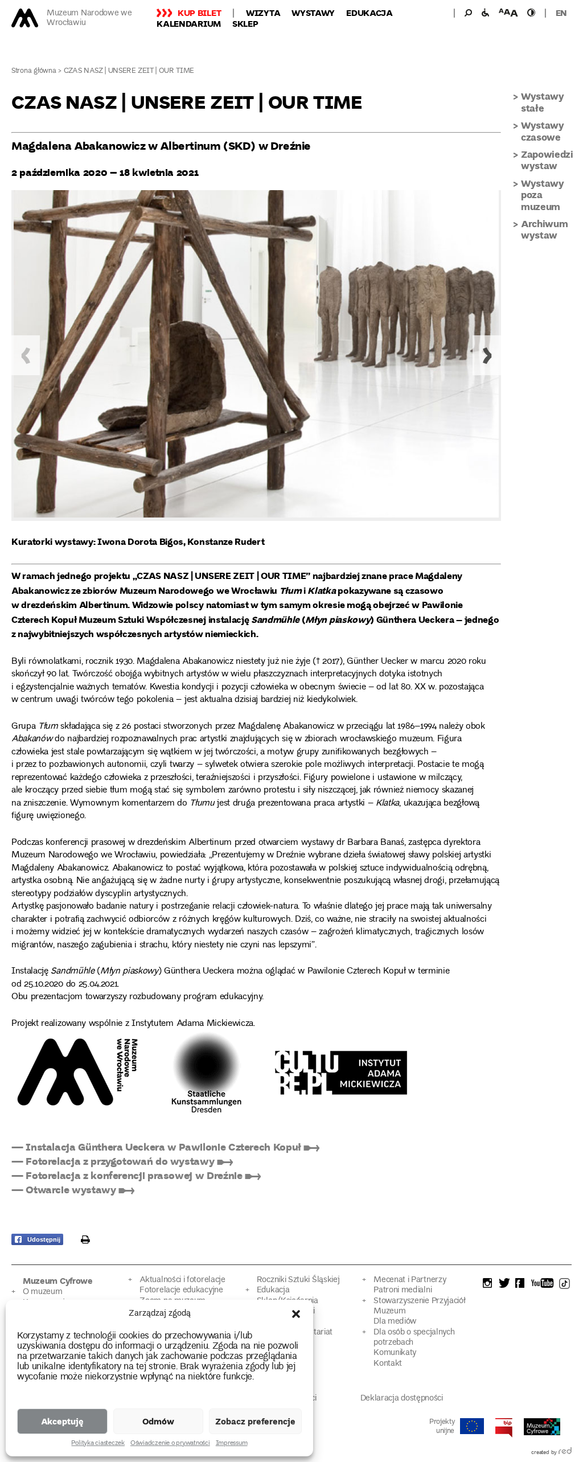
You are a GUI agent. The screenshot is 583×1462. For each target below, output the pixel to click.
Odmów (158, 1421)
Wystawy (313, 12)
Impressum (232, 1444)
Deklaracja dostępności (401, 1398)
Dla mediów (395, 1322)
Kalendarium (189, 23)
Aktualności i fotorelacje (182, 1280)
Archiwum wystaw (544, 229)
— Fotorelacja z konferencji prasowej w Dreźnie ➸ (136, 1175)
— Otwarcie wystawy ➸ (72, 1189)
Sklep (245, 23)
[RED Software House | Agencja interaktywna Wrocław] (565, 1452)
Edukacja (369, 12)
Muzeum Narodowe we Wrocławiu (89, 18)
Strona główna (33, 71)
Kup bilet (199, 12)
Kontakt (387, 1364)
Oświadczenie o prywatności (170, 1444)
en (561, 12)
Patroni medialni (402, 1290)
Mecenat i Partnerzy (409, 1280)
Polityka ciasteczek (97, 1444)
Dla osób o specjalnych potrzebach (413, 1337)
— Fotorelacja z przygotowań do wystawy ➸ (122, 1160)
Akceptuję (62, 1421)
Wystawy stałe (542, 101)
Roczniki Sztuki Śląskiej (298, 1280)
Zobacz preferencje (255, 1421)
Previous (25, 355)
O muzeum (43, 1292)
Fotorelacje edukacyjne (181, 1290)
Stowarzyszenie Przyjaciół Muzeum (419, 1306)
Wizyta (263, 12)
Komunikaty (394, 1353)
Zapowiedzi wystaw (547, 160)
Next (487, 355)
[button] (296, 1314)
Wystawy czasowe (542, 130)
